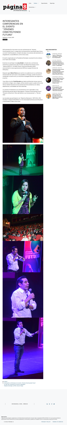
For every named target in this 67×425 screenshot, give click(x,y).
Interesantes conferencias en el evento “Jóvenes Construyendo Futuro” (20, 383)
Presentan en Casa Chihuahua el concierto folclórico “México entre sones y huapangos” (58, 63)
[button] (29, 11)
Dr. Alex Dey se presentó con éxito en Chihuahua (14, 384)
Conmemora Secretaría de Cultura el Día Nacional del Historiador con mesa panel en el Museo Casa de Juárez (58, 72)
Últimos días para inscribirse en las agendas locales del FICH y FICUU (57, 96)
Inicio (30, 3)
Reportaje (52, 3)
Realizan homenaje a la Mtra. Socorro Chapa (13, 385)
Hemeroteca (31, 7)
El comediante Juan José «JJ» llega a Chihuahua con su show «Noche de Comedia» (58, 88)
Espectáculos (44, 3)
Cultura (35, 3)
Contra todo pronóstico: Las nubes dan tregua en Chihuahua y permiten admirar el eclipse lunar (58, 81)
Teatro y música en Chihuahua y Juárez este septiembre (57, 56)
